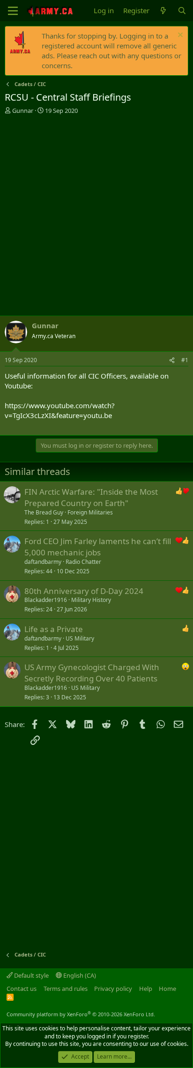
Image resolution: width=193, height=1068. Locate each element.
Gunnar (22, 110)
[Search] (182, 10)
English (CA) (79, 975)
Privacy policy (113, 988)
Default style (31, 975)
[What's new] (163, 10)
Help (145, 988)
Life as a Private (53, 629)
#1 (184, 360)
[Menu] (13, 10)
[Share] (172, 360)
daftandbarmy (42, 562)
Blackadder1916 (45, 600)
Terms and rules (66, 988)
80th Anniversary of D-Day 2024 (83, 590)
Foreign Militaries (90, 512)
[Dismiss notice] (179, 36)
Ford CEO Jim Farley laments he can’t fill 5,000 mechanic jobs (97, 547)
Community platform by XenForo (81, 1014)
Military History (91, 600)
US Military (80, 638)
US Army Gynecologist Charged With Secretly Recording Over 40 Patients (91, 673)
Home (167, 988)
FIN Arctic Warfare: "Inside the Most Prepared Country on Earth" (91, 497)
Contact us (22, 988)
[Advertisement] (96, 216)
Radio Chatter (83, 562)
